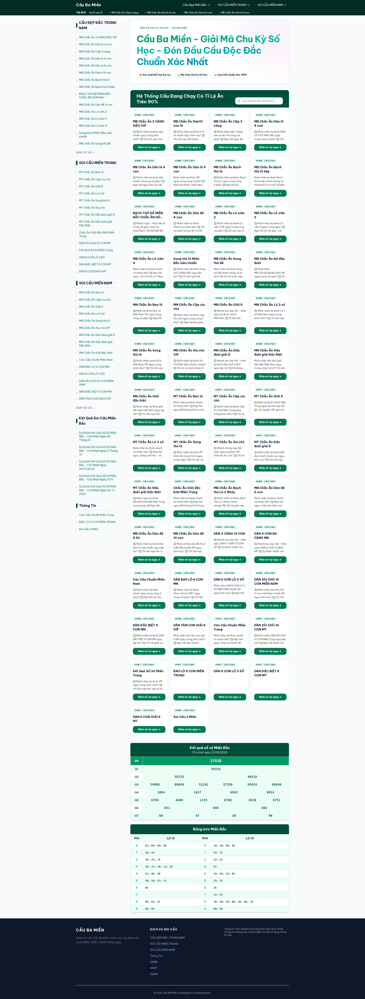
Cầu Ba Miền (88, 4)
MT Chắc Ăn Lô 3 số (91, 193)
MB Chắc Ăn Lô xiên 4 (93, 125)
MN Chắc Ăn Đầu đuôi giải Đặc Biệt (96, 343)
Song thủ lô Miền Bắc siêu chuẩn (95, 134)
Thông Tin (156, 956)
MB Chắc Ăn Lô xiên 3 (93, 118)
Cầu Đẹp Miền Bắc (195, 5)
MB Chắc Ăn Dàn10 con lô (95, 44)
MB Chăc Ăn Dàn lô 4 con (156, 12)
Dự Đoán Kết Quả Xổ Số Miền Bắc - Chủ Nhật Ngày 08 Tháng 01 (98, 436)
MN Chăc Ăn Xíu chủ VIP (94, 328)
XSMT (154, 968)
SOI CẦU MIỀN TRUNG (232, 5)
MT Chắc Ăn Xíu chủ (92, 207)
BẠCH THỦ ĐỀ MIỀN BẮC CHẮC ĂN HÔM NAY (95, 95)
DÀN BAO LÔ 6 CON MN (94, 367)
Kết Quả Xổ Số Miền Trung (96, 250)
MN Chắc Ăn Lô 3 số (92, 313)
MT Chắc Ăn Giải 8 (91, 186)
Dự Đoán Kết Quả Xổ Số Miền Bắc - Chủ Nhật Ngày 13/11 (98, 477)
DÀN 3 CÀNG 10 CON (229, 533)
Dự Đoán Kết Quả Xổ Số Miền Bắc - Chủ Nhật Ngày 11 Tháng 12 (98, 450)
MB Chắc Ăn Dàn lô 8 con (230, 12)
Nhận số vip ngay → (149, 147)
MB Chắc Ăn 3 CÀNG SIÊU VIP (98, 37)
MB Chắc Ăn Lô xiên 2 (93, 111)
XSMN (154, 974)
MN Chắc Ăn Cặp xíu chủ (95, 299)
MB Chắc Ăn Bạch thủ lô (94, 80)
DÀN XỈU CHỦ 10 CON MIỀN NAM (96, 382)
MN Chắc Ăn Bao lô (91, 292)
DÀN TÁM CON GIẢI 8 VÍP (95, 398)
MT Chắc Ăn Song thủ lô (94, 200)
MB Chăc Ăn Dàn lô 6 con (193, 12)
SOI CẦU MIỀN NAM (270, 5)
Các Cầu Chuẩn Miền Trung (96, 515)
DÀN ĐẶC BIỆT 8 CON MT (95, 264)
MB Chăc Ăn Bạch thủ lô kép (97, 87)
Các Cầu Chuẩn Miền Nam (96, 360)
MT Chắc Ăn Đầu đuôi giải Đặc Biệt (95, 223)
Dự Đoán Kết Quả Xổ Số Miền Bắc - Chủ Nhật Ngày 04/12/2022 (98, 465)
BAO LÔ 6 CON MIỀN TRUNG (97, 522)
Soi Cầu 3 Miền (88, 529)
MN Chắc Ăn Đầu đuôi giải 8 (97, 335)
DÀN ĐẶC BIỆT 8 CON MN (95, 391)
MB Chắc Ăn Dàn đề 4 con (95, 104)
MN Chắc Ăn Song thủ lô (94, 320)
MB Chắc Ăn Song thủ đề (95, 143)
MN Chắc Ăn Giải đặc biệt (95, 352)
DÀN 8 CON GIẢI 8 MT (93, 271)
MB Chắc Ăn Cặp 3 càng (120, 12)
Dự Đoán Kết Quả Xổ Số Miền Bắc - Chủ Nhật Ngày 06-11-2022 (98, 490)
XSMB (154, 962)
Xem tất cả (84, 152)
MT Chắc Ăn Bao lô (91, 172)
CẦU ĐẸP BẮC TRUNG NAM (167, 937)
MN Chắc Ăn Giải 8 (91, 306)
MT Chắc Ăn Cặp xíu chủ (94, 179)
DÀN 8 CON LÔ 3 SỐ (92, 257)
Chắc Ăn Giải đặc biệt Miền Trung (96, 234)
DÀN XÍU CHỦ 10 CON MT (95, 243)
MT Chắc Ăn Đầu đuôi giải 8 (97, 214)
